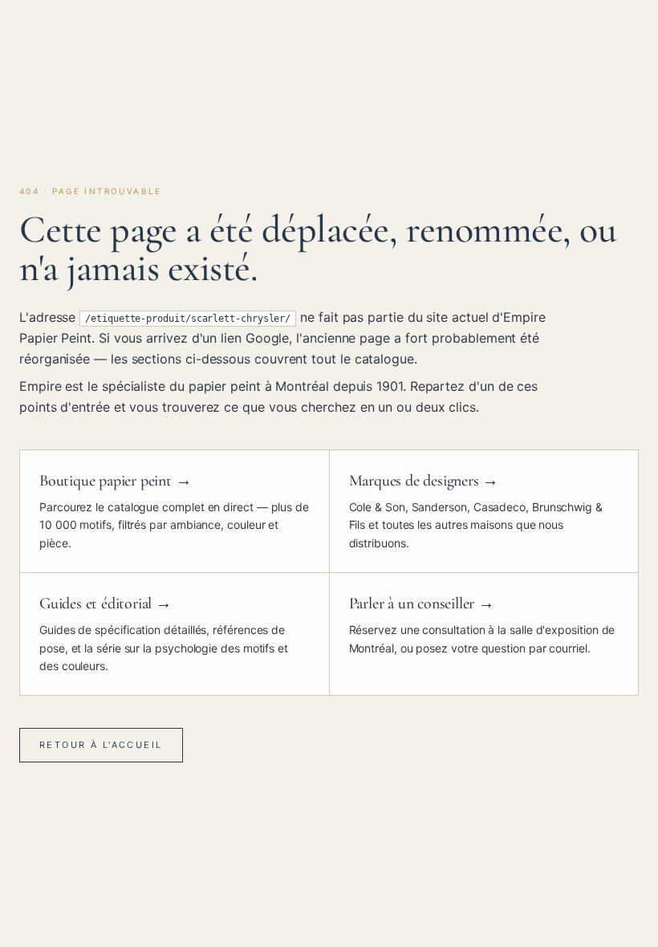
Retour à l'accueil (101, 744)
